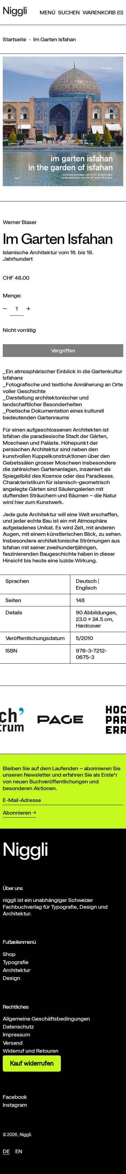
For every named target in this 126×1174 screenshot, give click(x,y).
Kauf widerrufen (32, 1063)
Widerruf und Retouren (30, 1050)
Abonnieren (17, 812)
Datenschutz (18, 1026)
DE (6, 1151)
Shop (9, 954)
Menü (47, 12)
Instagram (15, 1105)
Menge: (12, 295)
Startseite (14, 39)
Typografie (15, 962)
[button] (69, 12)
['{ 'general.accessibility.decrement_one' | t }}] (5, 309)
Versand (13, 1043)
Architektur (16, 970)
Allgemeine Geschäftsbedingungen (46, 1018)
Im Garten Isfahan (54, 39)
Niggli (25, 1134)
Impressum (16, 1034)
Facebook (15, 1097)
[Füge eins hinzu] (28, 309)
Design (11, 978)
